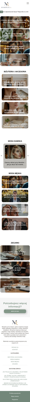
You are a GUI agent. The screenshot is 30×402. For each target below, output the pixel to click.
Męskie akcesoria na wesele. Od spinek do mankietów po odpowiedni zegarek (15, 385)
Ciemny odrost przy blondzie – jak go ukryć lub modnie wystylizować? (15, 21)
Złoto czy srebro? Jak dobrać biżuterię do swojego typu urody (16, 97)
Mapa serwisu (15, 396)
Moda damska (15, 141)
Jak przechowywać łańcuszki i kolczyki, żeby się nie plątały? (15, 125)
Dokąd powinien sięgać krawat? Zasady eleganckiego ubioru (15, 47)
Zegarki (15, 243)
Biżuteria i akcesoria (15, 72)
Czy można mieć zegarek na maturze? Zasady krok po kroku (14, 285)
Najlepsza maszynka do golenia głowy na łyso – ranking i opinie (15, 210)
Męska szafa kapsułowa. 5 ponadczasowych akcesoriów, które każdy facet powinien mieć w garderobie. (15, 224)
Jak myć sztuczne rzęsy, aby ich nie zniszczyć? (15, 60)
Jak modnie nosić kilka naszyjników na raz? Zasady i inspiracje (15, 111)
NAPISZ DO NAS (15, 311)
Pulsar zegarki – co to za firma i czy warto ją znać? (14, 269)
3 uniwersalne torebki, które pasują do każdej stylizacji (14, 83)
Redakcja (15, 347)
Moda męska (15, 173)
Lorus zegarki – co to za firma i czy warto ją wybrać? (14, 253)
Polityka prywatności (15, 393)
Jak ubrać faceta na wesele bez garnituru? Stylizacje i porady (15, 196)
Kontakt (15, 349)
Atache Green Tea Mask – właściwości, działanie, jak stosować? (15, 35)
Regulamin (15, 399)
